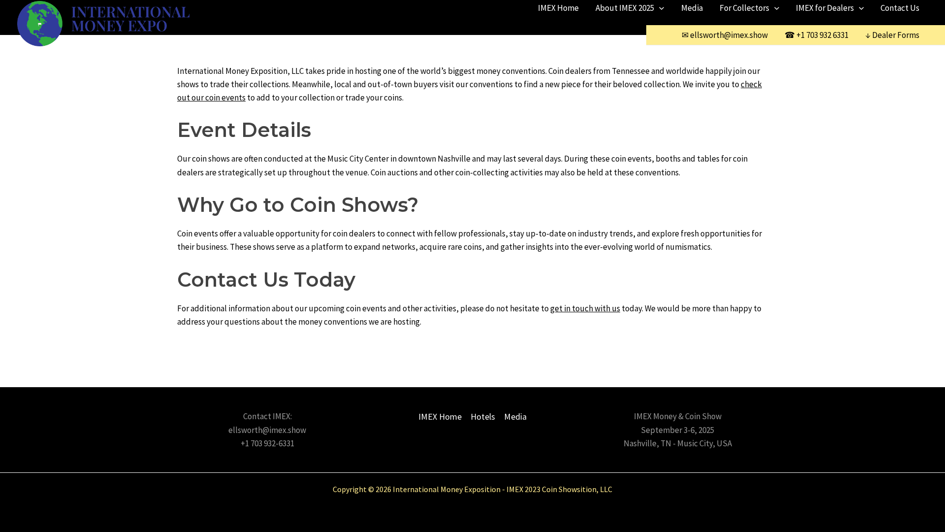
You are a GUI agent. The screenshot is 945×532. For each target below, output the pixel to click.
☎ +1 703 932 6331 (817, 35)
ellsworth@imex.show (267, 430)
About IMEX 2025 (625, 7)
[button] (659, 7)
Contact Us (900, 7)
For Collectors (744, 7)
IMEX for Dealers (825, 7)
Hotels (483, 416)
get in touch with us (585, 308)
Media (692, 7)
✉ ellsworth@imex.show (725, 35)
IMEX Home (558, 7)
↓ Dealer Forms (892, 35)
